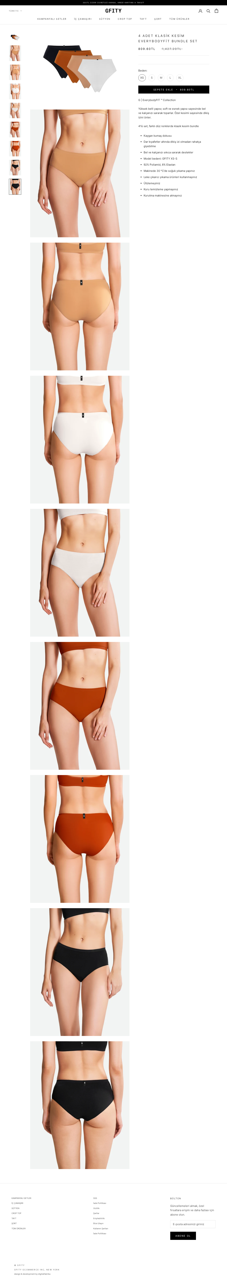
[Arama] (208, 11)
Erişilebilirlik (99, 1218)
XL (179, 77)
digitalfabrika (44, 1274)
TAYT (143, 19)
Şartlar (96, 1213)
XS (142, 77)
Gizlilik (96, 1208)
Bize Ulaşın (98, 1223)
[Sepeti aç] (216, 11)
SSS (95, 1198)
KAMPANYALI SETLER (52, 19)
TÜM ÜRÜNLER (179, 19)
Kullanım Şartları (100, 1228)
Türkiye (14, 11)
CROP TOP (125, 19)
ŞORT (158, 19)
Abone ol (183, 1235)
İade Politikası (99, 1203)
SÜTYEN (104, 19)
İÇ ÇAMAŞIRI (83, 19)
